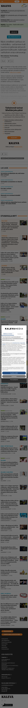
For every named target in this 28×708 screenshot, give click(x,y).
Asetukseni (20, 334)
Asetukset (14, 376)
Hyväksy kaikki (14, 373)
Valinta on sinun (7, 333)
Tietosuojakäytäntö (14, 379)
